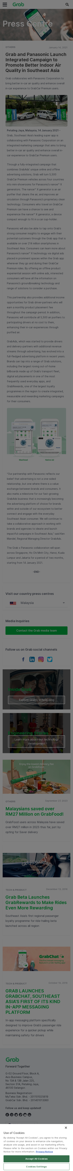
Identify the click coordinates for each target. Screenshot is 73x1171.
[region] (36, 1147)
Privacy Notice (44, 1151)
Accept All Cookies (36, 1158)
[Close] (66, 1128)
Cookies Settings (36, 1166)
